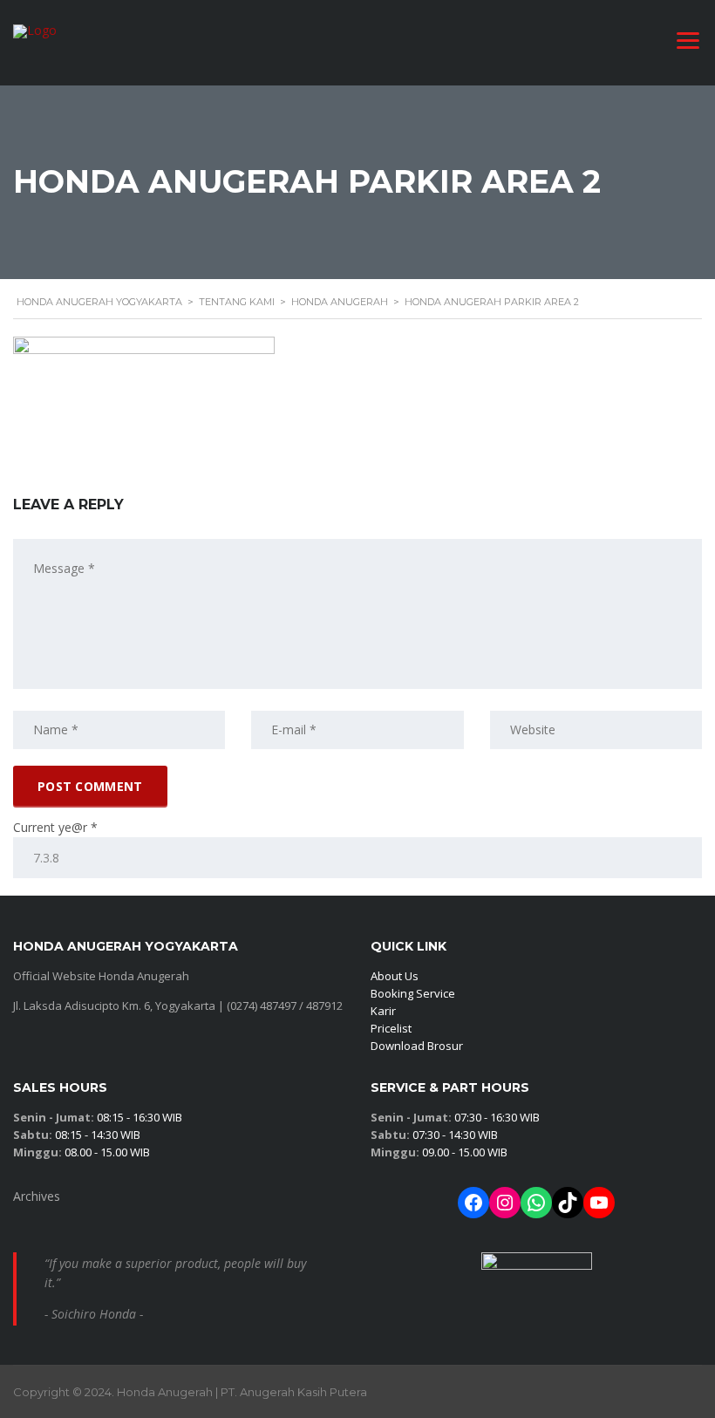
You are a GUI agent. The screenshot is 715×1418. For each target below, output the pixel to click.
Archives (36, 1196)
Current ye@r (55, 827)
